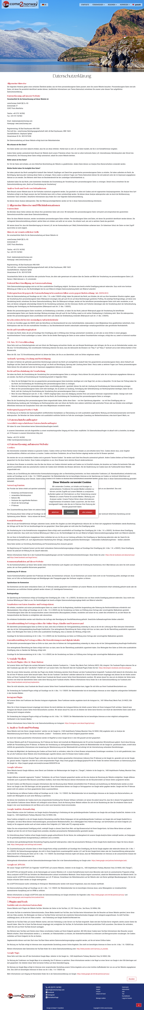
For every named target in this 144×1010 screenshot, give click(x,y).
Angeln (98, 989)
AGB (123, 991)
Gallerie (98, 987)
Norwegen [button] (124, 5)
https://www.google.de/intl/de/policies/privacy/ (93, 974)
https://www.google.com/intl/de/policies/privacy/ (107, 895)
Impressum (125, 987)
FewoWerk (60, 1008)
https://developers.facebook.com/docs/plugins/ (115, 668)
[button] (44, 4)
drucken (132, 979)
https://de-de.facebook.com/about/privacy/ (120, 555)
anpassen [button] (70, 512)
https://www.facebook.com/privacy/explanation (23, 682)
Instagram (51, 995)
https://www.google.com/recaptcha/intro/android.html (25, 897)
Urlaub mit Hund (101, 994)
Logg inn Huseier (127, 998)
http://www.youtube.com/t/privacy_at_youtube (92, 949)
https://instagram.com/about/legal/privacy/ (80, 723)
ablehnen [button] (55, 512)
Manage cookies (101, 998)
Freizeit (98, 991)
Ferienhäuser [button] (97, 5)
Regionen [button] (111, 5)
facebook (50, 992)
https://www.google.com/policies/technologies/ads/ (109, 861)
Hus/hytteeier (126, 996)
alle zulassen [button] (87, 512)
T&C (123, 994)
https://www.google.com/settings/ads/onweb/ (26, 844)
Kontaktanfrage (52, 997)
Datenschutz (125, 989)
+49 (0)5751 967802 (54, 987)
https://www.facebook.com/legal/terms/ (23, 557)
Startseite (85, 5)
